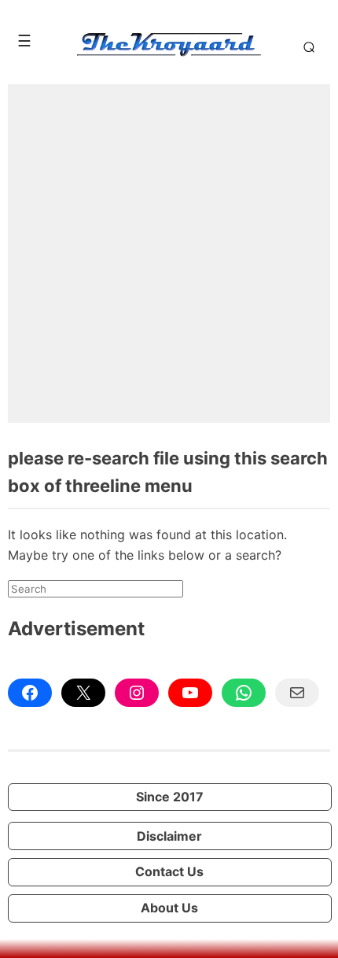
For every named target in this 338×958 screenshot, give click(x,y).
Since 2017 (170, 796)
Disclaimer (169, 836)
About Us (169, 907)
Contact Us (169, 871)
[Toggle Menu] (24, 41)
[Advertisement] (169, 253)
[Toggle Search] (306, 46)
